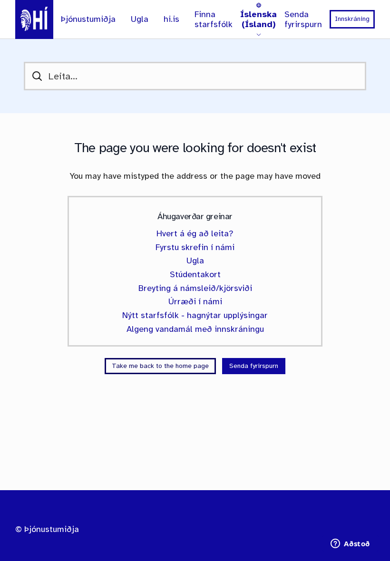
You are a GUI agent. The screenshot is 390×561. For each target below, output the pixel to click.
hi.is (171, 19)
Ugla (139, 19)
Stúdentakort (195, 274)
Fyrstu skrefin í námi (195, 247)
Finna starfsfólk (214, 19)
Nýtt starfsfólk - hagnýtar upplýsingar (195, 315)
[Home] (34, 19)
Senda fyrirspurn (303, 19)
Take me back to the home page (160, 366)
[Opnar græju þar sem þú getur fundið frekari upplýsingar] (350, 544)
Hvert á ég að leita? (195, 233)
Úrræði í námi (195, 301)
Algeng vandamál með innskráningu (195, 329)
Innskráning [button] (352, 19)
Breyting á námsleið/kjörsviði (195, 288)
